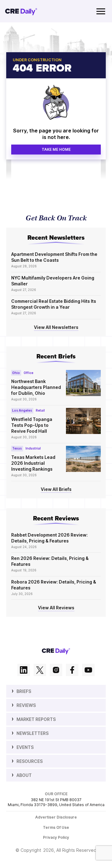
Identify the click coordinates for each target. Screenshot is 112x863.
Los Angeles (22, 410)
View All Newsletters (56, 327)
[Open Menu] (101, 11)
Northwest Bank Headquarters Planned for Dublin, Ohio (36, 387)
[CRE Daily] (21, 11)
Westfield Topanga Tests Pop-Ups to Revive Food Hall (31, 425)
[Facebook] (72, 670)
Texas (17, 448)
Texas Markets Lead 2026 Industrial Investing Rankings (33, 463)
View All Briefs (56, 489)
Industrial (33, 448)
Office (28, 373)
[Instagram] (56, 670)
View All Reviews (56, 607)
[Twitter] (40, 670)
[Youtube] (88, 670)
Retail (40, 410)
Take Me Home (56, 149)
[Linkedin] (23, 670)
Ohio (16, 373)
